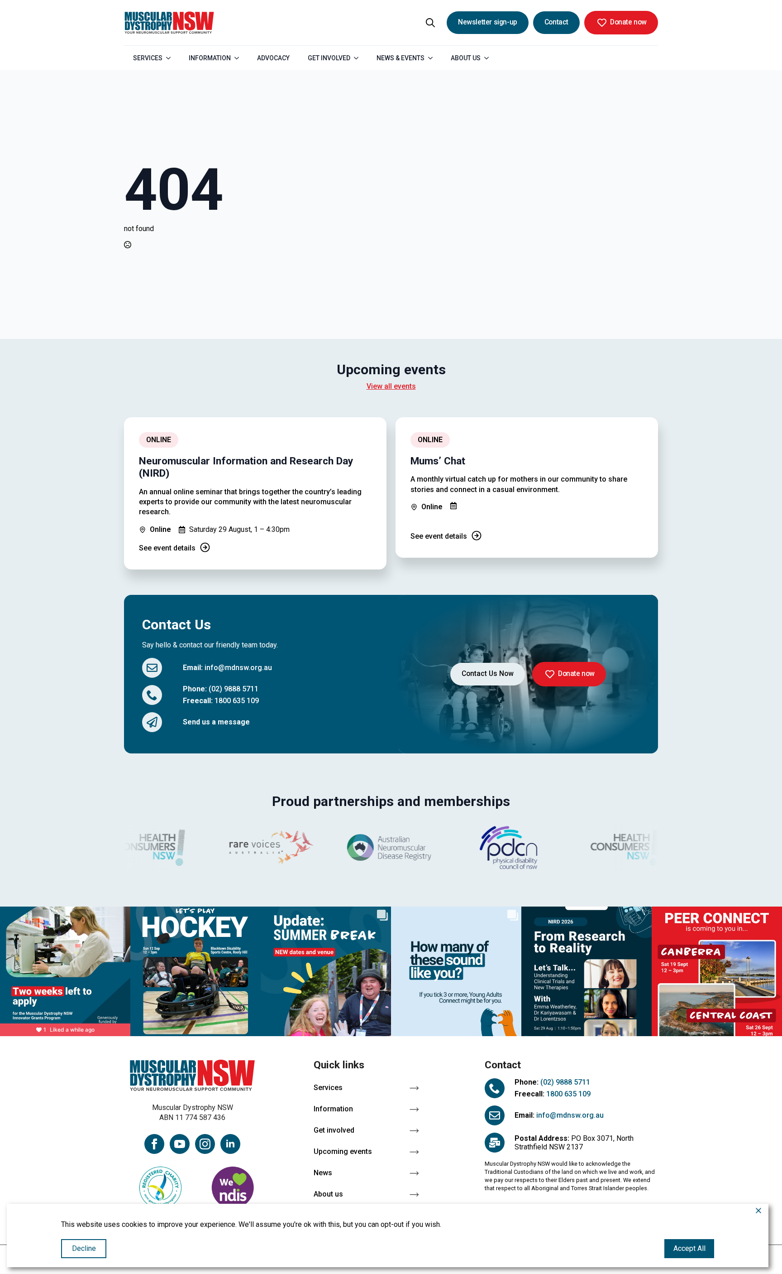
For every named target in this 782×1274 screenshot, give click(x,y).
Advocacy (273, 58)
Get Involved (329, 58)
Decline (84, 1248)
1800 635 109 (237, 700)
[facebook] (154, 1144)
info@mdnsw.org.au (238, 667)
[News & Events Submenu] (433, 58)
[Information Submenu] (239, 58)
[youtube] (180, 1144)
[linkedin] (230, 1144)
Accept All (689, 1248)
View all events (391, 386)
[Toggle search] (430, 22)
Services (147, 58)
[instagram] (205, 1144)
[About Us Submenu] (489, 58)
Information (210, 58)
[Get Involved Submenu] (358, 58)
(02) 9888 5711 (233, 689)
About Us (466, 58)
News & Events (400, 58)
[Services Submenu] (171, 58)
